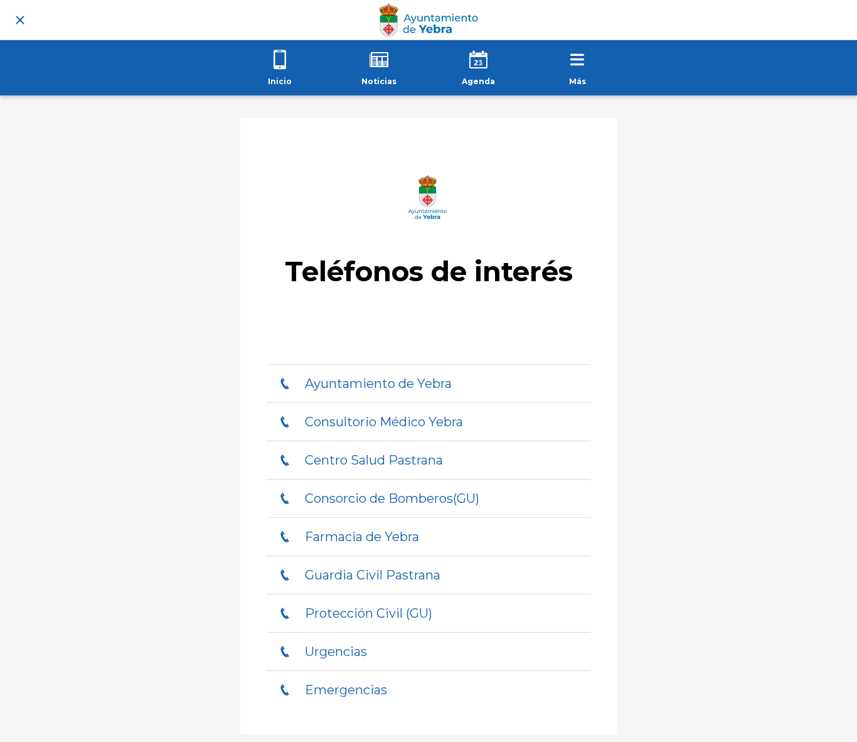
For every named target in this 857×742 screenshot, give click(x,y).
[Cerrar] (20, 20)
